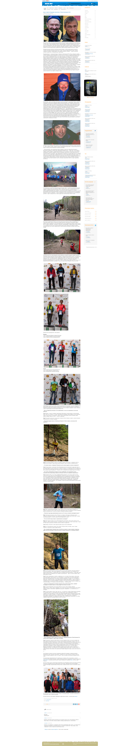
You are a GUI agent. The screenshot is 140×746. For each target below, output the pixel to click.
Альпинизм (86, 10)
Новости (48, 13)
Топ (59, 9)
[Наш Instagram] (46, 0)
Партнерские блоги (89, 225)
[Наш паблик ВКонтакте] (42, 0)
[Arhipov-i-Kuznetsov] (62, 41)
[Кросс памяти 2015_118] (62, 292)
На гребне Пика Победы (88, 45)
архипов (46, 698)
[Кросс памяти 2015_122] (62, 367)
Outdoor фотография (87, 216)
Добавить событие (88, 76)
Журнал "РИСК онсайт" (90, 97)
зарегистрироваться (94, 0)
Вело (85, 14)
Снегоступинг (86, 30)
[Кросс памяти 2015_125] (62, 692)
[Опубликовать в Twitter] (77, 704)
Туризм (86, 33)
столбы (56, 698)
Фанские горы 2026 (87, 48)
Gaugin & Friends (87, 211)
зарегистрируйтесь (55, 729)
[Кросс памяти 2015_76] (62, 508)
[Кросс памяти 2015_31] (56, 636)
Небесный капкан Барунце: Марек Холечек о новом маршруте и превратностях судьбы (90, 192)
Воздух (86, 17)
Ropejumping (86, 37)
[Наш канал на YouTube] (47, 0)
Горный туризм (87, 20)
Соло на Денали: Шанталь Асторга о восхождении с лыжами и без (90, 185)
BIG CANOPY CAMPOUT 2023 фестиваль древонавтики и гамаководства (89, 229)
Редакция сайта (88, 201)
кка (54, 698)
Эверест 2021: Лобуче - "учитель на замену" (89, 145)
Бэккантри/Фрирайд (87, 34)
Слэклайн (86, 13)
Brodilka (87, 187)
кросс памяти (52, 698)
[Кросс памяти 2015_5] (56, 461)
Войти (89, 0)
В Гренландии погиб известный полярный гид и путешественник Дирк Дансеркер (90, 199)
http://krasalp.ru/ (49, 699)
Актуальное (48, 9)
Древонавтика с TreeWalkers (90, 240)
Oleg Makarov (87, 57)
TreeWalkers (88, 231)
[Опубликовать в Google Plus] (78, 704)
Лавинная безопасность (88, 218)
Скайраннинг (45, 13)
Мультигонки (86, 23)
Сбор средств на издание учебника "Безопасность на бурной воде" (90, 134)
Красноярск (51, 13)
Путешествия (86, 24)
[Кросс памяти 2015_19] (56, 569)
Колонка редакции (89, 181)
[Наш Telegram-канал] (48, 0)
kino (86, 157)
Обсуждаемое (56, 9)
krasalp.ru (75, 696)
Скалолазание (87, 27)
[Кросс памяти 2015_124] (62, 404)
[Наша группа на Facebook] (44, 0)
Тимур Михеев (88, 49)
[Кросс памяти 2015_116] (56, 330)
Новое (52, 9)
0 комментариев (87, 107)
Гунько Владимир (48, 14)
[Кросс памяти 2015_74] (62, 254)
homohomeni (88, 136)
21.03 (85, 73)
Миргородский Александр (89, 53)
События (87, 66)
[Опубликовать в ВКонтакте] (73, 704)
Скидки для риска (63, 9)
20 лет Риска (75, 744)
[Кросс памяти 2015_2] (60, 187)
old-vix (86, 46)
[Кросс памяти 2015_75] (62, 220)
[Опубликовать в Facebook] (75, 704)
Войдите (46, 729)
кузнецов (48, 698)
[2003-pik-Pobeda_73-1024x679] (62, 144)
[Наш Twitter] (45, 0)
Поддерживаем (88, 130)
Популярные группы (89, 208)
